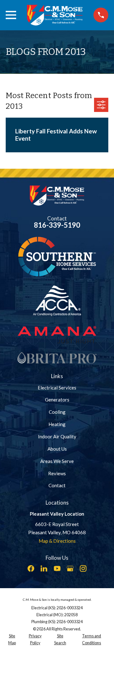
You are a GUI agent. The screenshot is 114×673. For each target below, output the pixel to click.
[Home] (55, 15)
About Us (57, 449)
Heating (57, 424)
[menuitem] (12, 640)
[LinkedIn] (44, 568)
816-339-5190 (57, 225)
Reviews (57, 473)
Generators (57, 399)
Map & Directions (57, 541)
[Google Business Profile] (70, 568)
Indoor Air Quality (57, 436)
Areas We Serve (57, 461)
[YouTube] (57, 568)
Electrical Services (57, 387)
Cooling (57, 412)
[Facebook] (31, 568)
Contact (57, 485)
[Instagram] (83, 568)
